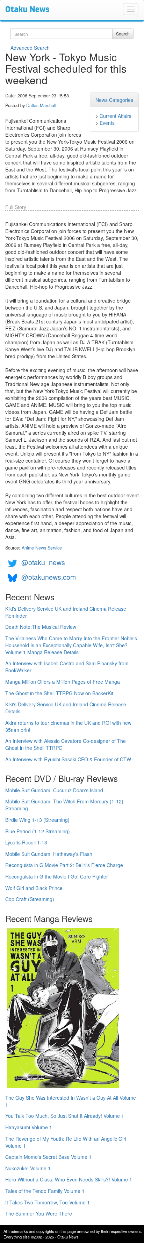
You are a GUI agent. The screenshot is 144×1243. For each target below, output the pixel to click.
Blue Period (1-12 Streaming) (37, 831)
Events (107, 122)
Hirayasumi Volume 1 (28, 1127)
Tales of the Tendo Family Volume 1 (45, 1190)
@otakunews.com (48, 577)
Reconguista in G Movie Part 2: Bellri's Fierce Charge (64, 864)
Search (123, 34)
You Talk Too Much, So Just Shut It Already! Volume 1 (64, 1115)
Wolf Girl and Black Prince (34, 887)
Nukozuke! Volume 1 (28, 1168)
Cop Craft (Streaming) (29, 899)
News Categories (114, 99)
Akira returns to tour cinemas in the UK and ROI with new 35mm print (68, 726)
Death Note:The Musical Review (40, 626)
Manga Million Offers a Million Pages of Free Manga (62, 681)
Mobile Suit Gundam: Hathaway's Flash (48, 853)
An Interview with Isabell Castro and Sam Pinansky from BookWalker (67, 667)
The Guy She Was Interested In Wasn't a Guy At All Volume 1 (70, 1101)
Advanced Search (30, 47)
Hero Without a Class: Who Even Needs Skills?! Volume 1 (68, 1179)
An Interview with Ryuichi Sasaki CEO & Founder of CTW (68, 759)
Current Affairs (115, 115)
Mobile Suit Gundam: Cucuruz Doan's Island (54, 790)
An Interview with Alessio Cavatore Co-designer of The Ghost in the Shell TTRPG (65, 744)
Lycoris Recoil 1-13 (26, 842)
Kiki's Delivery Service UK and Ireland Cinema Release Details (65, 708)
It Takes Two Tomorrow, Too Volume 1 (47, 1202)
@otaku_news (43, 562)
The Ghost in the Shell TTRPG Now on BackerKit (59, 693)
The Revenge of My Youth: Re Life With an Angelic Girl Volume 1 (65, 1142)
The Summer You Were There (38, 1213)
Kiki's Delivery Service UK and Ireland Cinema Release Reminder (65, 612)
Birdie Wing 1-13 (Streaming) (37, 819)
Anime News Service (42, 548)
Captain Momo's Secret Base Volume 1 (48, 1156)
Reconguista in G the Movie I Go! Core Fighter (56, 876)
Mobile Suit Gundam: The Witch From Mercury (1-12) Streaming (64, 805)
